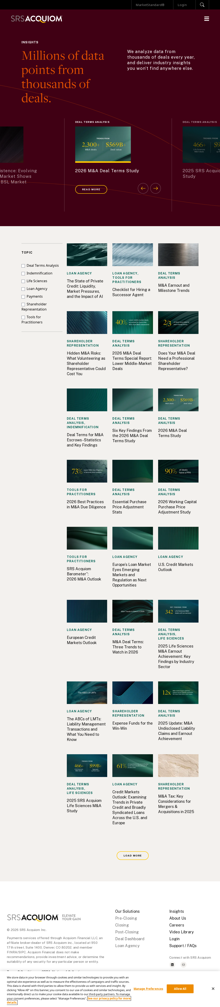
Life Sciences (36, 281)
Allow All (180, 988)
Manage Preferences (148, 988)
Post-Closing (127, 932)
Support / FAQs (183, 945)
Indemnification (38, 273)
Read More (91, 189)
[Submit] (202, 5)
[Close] (213, 988)
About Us (177, 918)
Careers (176, 925)
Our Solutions (127, 911)
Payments (34, 296)
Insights (176, 911)
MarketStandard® (150, 5)
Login (182, 5)
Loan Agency (36, 288)
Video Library (181, 932)
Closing (122, 925)
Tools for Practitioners (32, 319)
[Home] (37, 19)
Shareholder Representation (34, 307)
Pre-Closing (126, 918)
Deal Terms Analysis (42, 265)
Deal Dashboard (130, 939)
